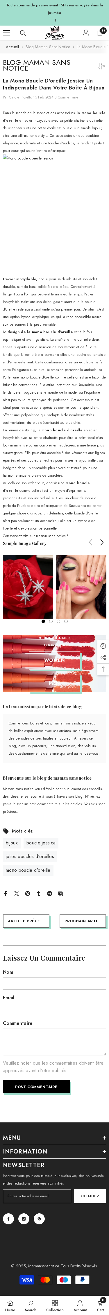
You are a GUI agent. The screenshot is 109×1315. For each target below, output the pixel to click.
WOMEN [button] (54, 660)
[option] (28, 587)
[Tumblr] (38, 892)
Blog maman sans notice (48, 47)
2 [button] (51, 621)
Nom (8, 972)
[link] (30, 1305)
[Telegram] (49, 892)
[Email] (60, 892)
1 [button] (43, 621)
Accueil (12, 47)
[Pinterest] (27, 892)
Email (9, 997)
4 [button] (66, 621)
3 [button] (58, 621)
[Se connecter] (86, 33)
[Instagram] (23, 1218)
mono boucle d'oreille (52, 332)
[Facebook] (5, 892)
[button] (102, 542)
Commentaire (18, 1023)
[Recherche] (22, 33)
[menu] (6, 32)
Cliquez (90, 1196)
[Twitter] (16, 892)
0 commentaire (66, 97)
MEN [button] (54, 683)
